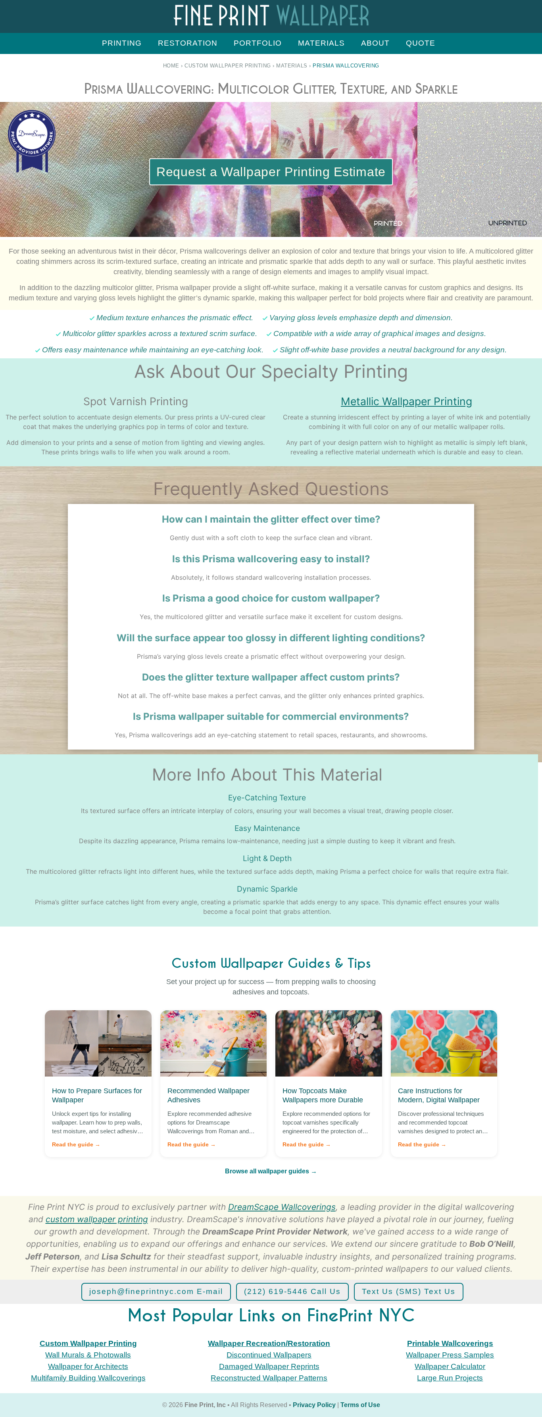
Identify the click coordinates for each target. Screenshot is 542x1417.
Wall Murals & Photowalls (88, 1355)
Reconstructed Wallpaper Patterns (269, 1378)
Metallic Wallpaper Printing (406, 401)
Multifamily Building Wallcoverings (88, 1378)
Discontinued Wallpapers (269, 1355)
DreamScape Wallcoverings (282, 1207)
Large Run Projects (450, 1378)
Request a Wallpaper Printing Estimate (271, 172)
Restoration (187, 43)
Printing (122, 43)
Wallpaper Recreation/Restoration (269, 1343)
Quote (420, 43)
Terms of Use (360, 1405)
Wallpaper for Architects (88, 1366)
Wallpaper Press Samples (450, 1355)
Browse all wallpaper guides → (271, 1171)
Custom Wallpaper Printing (228, 66)
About (375, 43)
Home (171, 66)
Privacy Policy (314, 1405)
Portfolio (258, 43)
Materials (321, 43)
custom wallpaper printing (97, 1219)
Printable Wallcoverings (450, 1343)
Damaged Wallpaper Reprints (269, 1366)
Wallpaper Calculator (450, 1366)
